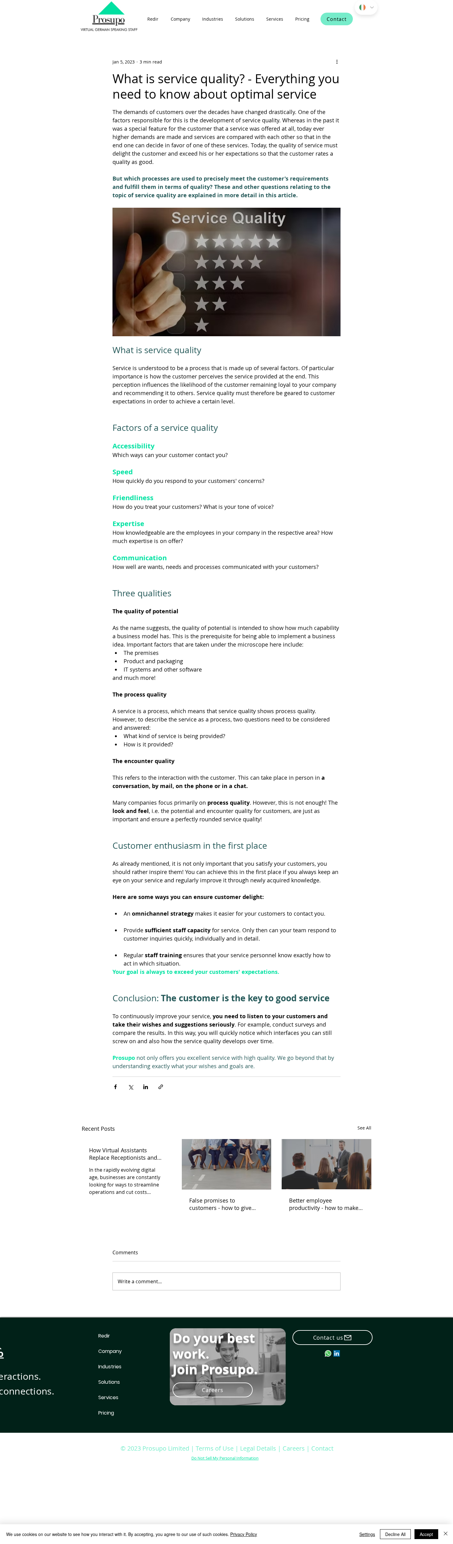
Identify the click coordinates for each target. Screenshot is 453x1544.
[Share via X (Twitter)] (130, 1087)
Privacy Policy (243, 1534)
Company (110, 1351)
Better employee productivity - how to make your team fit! (323, 1204)
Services (108, 1397)
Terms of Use (215, 1448)
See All (364, 1128)
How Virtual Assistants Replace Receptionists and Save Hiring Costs (123, 1153)
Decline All (395, 1534)
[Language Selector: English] (366, 7)
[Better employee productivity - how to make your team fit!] (326, 1164)
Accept (426, 1534)
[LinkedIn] (336, 1353)
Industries (109, 1366)
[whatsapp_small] (328, 1353)
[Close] (445, 1534)
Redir (104, 1335)
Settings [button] (367, 1534)
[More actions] (337, 61)
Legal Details (258, 1448)
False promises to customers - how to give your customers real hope (222, 1204)
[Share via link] (161, 1087)
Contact (322, 1448)
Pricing (106, 1412)
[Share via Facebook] (115, 1087)
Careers (294, 1448)
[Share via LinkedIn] (146, 1087)
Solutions (109, 1382)
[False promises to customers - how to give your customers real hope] (226, 1164)
